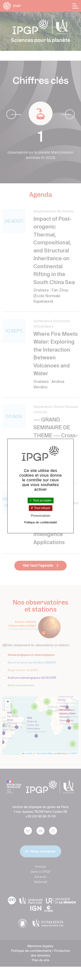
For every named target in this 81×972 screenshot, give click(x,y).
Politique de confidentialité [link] (40, 522)
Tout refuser (41, 508)
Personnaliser (40, 515)
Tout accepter (42, 500)
